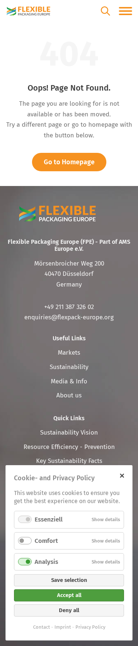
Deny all (69, 610)
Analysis (46, 562)
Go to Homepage (69, 162)
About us (69, 395)
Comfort (46, 541)
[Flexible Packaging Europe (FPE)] (28, 11)
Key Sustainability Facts (69, 461)
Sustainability (69, 367)
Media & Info (69, 381)
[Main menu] (125, 11)
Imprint (62, 627)
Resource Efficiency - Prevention (69, 447)
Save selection (69, 580)
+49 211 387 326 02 (69, 307)
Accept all (69, 595)
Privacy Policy (90, 627)
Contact (41, 627)
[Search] (105, 11)
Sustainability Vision (69, 432)
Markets (69, 353)
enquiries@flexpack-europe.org (69, 317)
